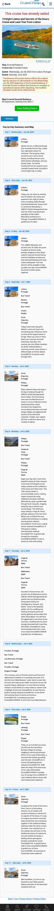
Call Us (46, 909)
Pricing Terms (25, 899)
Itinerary (9, 119)
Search (17, 909)
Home (7, 909)
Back (6, 4)
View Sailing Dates (27, 108)
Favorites (36, 909)
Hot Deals (27, 909)
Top (16, 899)
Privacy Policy (40, 899)
